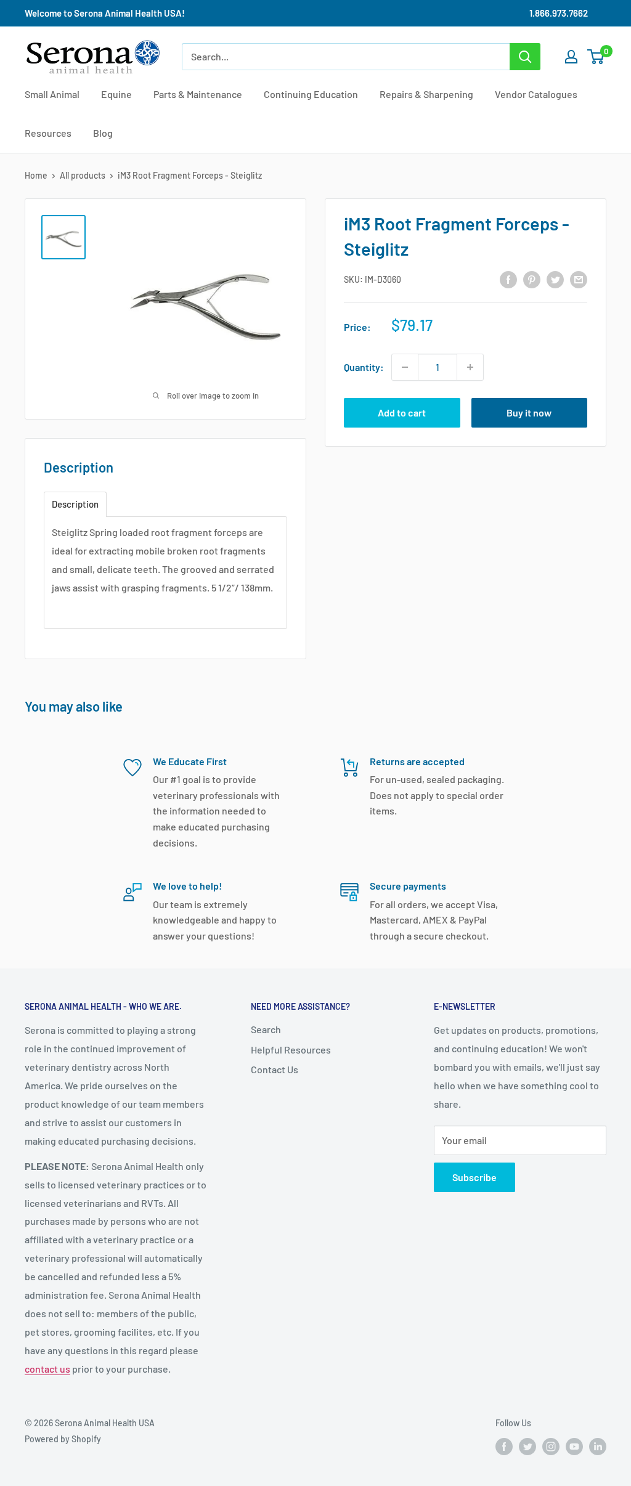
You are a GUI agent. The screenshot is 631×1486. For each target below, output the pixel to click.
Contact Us (274, 1069)
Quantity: (364, 367)
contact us (47, 1368)
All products (82, 175)
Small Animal (52, 94)
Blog (103, 133)
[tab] (75, 504)
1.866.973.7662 (558, 12)
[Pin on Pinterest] (531, 278)
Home (36, 175)
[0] (596, 56)
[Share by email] (578, 278)
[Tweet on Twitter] (555, 278)
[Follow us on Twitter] (527, 1446)
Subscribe (474, 1177)
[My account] (571, 56)
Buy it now (529, 412)
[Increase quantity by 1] (470, 367)
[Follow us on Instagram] (551, 1446)
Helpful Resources (291, 1049)
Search (266, 1029)
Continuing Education (311, 94)
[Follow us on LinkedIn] (597, 1446)
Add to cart (402, 412)
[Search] (525, 56)
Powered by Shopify (63, 1439)
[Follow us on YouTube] (574, 1446)
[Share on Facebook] (508, 278)
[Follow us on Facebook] (504, 1446)
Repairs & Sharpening (426, 94)
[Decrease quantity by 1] (405, 367)
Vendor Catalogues (536, 94)
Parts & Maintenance (197, 94)
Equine (116, 94)
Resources (48, 133)
